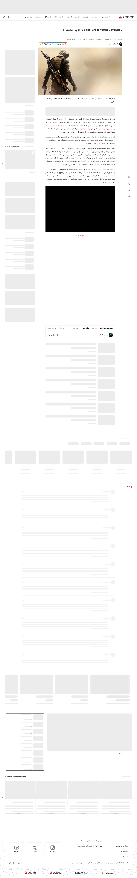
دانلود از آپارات (80, 235)
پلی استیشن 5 (85, 129)
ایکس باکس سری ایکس (59, 125)
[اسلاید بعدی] (2, 163)
